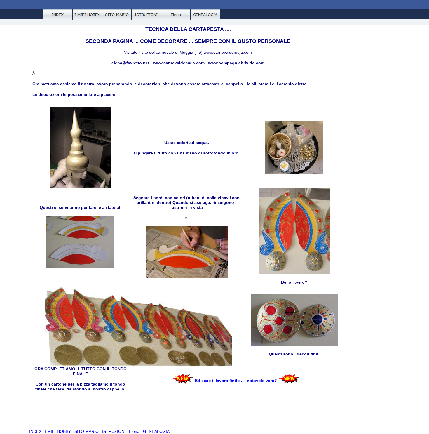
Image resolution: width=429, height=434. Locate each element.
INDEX (35, 431)
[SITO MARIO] (117, 14)
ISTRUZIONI (113, 431)
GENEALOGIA (156, 431)
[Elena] (176, 14)
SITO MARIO (86, 431)
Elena (134, 431)
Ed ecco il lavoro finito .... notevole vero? (236, 381)
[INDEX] (58, 14)
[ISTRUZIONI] (146, 14)
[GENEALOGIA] (205, 14)
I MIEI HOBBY (58, 431)
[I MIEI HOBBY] (87, 14)
